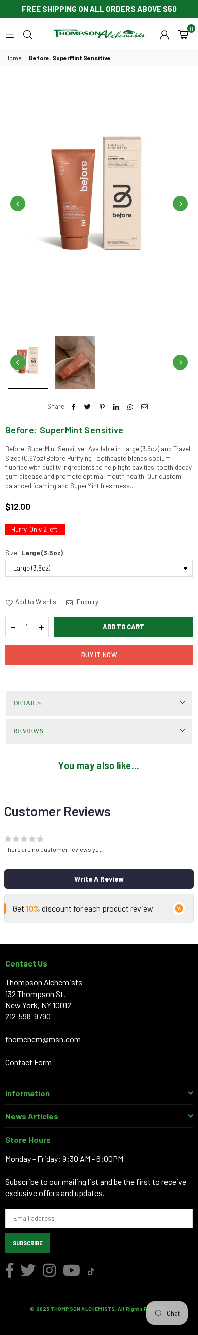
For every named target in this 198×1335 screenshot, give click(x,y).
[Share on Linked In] (116, 406)
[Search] (28, 34)
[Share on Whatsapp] (131, 406)
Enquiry (86, 602)
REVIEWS (28, 731)
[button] (183, 33)
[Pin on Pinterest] (102, 406)
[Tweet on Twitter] (88, 406)
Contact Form (28, 1062)
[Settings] (164, 33)
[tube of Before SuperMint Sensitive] (28, 362)
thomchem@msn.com (43, 1039)
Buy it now (99, 654)
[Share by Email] (145, 406)
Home (13, 57)
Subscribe (28, 1243)
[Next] (180, 203)
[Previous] (17, 203)
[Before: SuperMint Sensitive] (75, 362)
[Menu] (10, 34)
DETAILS (27, 703)
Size (34, 553)
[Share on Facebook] (74, 406)
